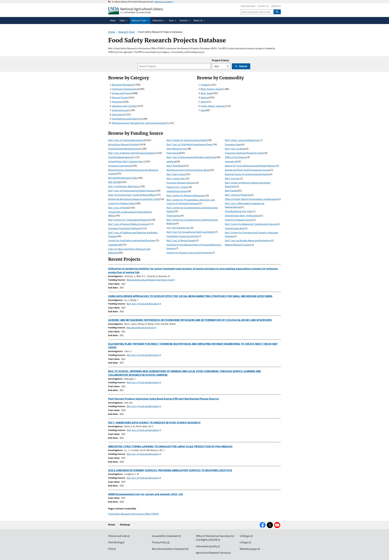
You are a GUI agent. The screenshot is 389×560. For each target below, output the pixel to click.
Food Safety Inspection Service (182, 236)
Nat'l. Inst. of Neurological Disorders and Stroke (191, 157)
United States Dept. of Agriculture (242, 215)
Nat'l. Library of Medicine (238, 194)
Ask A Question (248, 6)
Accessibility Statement (165, 536)
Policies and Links (117, 536)
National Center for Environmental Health (247, 174)
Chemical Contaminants (124, 88)
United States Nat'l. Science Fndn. (125, 161)
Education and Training (124, 105)
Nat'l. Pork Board (175, 165)
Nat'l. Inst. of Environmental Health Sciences (131, 190)
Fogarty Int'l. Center (177, 186)
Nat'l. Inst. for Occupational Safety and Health (191, 231)
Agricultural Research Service (123, 144)
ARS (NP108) (114, 182)
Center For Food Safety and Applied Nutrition (131, 240)
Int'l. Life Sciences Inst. (178, 227)
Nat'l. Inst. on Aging (235, 148)
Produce (205, 84)
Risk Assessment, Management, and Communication (139, 122)
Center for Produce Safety (121, 203)
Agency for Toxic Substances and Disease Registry (250, 165)
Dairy (203, 101)
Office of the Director (236, 157)
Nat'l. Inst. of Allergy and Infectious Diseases (131, 152)
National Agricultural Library (141, 9)
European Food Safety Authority (124, 228)
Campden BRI (115, 244)
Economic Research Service (181, 182)
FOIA (110, 549)
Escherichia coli (120, 110)
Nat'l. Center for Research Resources (186, 195)
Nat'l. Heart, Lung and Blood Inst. (242, 140)
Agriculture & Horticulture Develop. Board (188, 169)
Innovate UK (231, 161)
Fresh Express (174, 215)
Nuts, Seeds (207, 93)
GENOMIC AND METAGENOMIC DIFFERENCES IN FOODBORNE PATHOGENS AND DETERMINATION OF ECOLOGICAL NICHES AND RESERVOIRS (190, 320)
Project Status (220, 60)
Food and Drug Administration (123, 148)
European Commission (120, 165)
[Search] (277, 11)
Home (111, 524)
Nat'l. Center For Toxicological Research (129, 219)
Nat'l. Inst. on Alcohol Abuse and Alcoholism (248, 240)
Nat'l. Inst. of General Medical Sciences (128, 224)
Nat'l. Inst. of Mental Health (181, 240)
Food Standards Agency (120, 157)
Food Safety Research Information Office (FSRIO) (133, 513)
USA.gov (244, 542)
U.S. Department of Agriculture (135, 12)
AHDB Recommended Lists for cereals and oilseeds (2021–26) (145, 494)
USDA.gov (245, 536)
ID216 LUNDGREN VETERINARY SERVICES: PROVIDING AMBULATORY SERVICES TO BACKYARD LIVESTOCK (170, 470)
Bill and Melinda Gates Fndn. (122, 177)
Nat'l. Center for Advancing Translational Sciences (251, 224)
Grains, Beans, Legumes (213, 105)
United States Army (177, 191)
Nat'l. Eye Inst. (232, 178)
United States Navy (235, 228)
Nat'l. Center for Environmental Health (187, 140)
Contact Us (263, 6)
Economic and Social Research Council (244, 152)
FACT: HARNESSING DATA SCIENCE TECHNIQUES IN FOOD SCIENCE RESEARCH (154, 422)
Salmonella (118, 114)
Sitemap (125, 524)
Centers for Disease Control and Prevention (189, 252)
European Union (233, 144)
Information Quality (206, 546)
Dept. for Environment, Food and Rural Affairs (131, 194)
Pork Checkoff (174, 152)
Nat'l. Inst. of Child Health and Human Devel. (190, 144)
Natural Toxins (119, 97)
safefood (171, 161)
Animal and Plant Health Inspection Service (247, 169)
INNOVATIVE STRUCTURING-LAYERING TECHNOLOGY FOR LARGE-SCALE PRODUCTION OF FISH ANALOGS (170, 446)
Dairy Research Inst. (177, 148)
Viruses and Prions (121, 93)
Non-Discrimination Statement (169, 549)
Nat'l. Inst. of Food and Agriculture (126, 140)
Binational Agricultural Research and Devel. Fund (133, 199)
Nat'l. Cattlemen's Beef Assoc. (124, 186)
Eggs (203, 110)
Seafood (205, 97)
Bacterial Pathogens (122, 84)
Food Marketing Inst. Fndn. (239, 211)
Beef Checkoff (232, 190)
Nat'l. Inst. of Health (119, 207)
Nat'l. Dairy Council (176, 174)
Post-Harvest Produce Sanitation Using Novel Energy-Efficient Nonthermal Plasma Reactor (163, 398)
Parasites (117, 101)
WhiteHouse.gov (249, 549)
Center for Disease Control (239, 219)
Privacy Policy (159, 542)
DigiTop (275, 6)
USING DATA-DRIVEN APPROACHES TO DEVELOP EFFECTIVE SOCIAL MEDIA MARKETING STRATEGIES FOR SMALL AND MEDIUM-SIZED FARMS (190, 296)
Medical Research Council (238, 244)
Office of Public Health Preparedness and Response (251, 199)
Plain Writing (115, 542)
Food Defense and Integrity (126, 118)
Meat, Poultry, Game (211, 88)
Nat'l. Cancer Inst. (176, 178)
